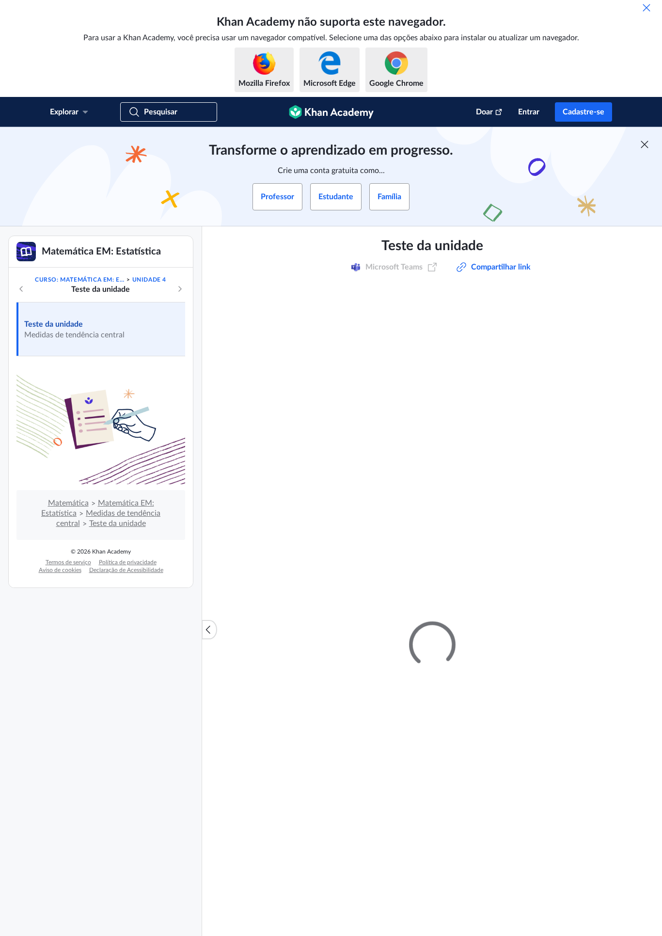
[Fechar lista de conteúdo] (209, 629)
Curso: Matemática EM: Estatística (80, 280)
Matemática (68, 503)
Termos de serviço (68, 562)
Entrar (528, 112)
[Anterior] (21, 289)
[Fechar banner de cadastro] (644, 144)
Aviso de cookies (60, 570)
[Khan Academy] (331, 112)
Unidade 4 (149, 280)
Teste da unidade (53, 324)
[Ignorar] (646, 8)
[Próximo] (180, 289)
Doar (484, 112)
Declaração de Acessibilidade (126, 570)
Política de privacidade (128, 562)
